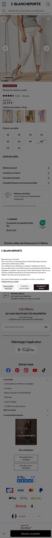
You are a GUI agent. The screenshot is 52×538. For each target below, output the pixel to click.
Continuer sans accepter (24, 287)
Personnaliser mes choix (8, 287)
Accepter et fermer (41, 287)
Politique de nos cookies (10, 281)
